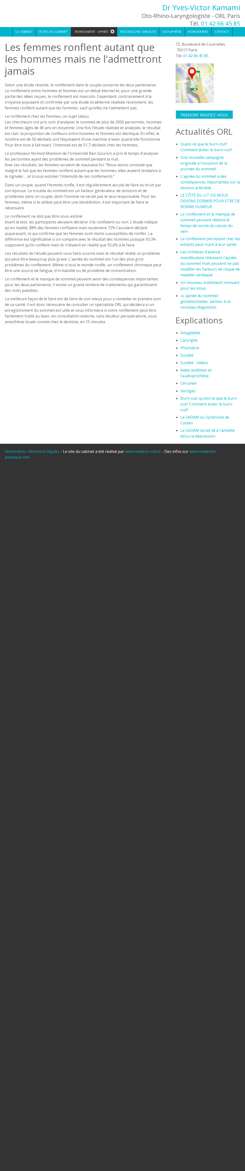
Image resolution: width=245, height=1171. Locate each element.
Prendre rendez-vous (204, 115)
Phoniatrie (189, 347)
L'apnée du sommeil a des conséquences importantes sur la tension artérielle (210, 182)
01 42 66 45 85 (220, 23)
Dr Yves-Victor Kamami (201, 7)
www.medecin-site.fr (143, 451)
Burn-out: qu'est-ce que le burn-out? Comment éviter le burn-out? (209, 404)
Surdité (186, 355)
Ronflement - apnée (91, 31)
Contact (222, 31)
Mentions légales (44, 451)
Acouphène (172, 31)
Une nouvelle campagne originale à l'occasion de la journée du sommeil (203, 163)
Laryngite (189, 340)
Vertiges (187, 391)
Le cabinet (24, 31)
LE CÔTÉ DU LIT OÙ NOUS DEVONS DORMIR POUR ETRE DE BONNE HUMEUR (210, 201)
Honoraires (198, 31)
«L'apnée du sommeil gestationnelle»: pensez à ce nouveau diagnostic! (205, 301)
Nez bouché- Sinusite (138, 31)
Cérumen (188, 383)
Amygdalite (190, 332)
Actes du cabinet (53, 31)
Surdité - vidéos (194, 362)
